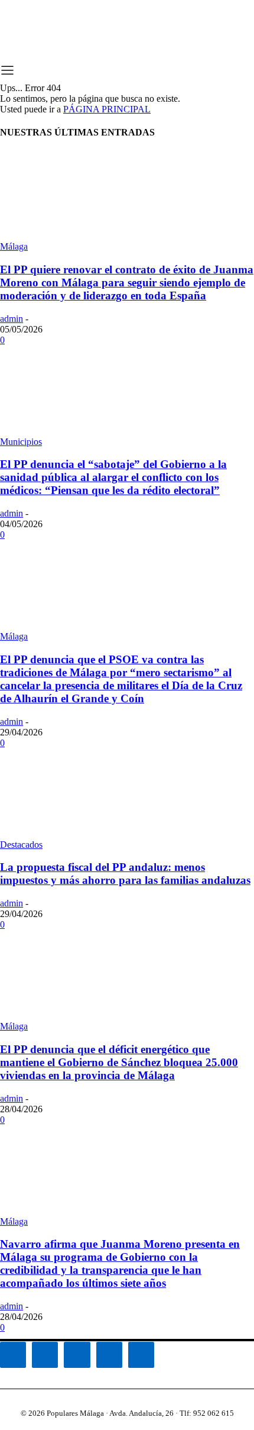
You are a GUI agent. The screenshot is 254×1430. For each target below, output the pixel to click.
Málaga (14, 246)
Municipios (21, 442)
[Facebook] (13, 1355)
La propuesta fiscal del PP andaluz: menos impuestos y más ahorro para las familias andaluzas (125, 873)
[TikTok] (77, 1355)
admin (11, 319)
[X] (109, 1355)
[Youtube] (141, 1355)
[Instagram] (45, 1355)
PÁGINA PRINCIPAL (107, 109)
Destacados (21, 845)
